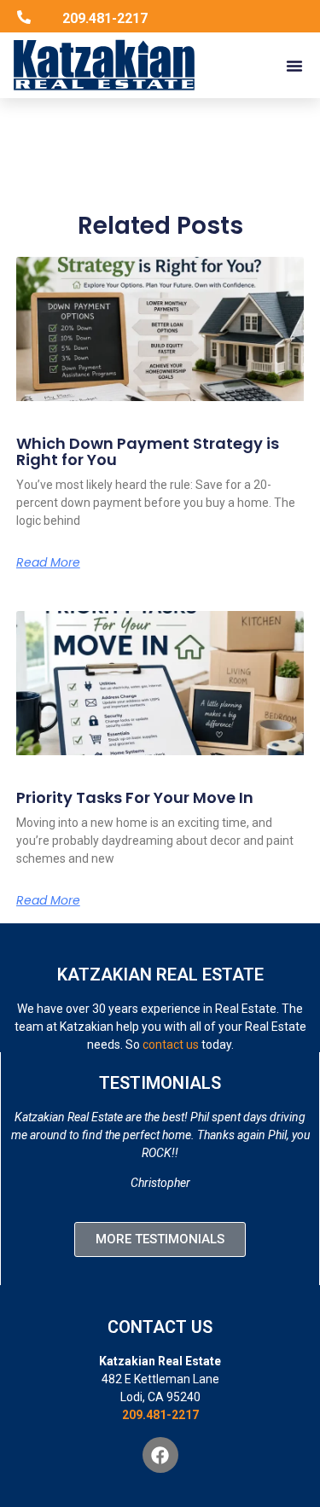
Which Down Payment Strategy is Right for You (147, 452)
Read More (48, 562)
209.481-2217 (160, 1415)
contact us (171, 1044)
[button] (294, 66)
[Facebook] (160, 1455)
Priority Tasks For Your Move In (134, 797)
